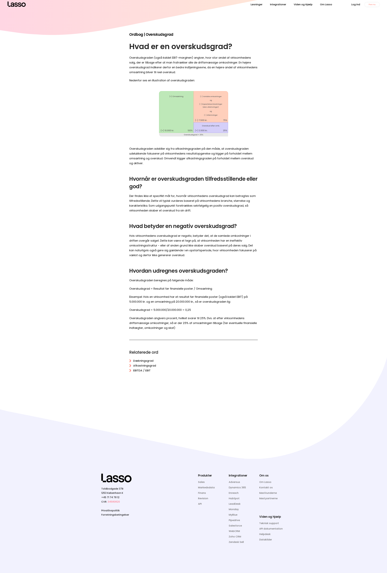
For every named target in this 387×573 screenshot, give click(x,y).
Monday (234, 509)
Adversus (234, 482)
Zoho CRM (235, 536)
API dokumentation (271, 528)
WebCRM (234, 531)
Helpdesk (265, 534)
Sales (201, 482)
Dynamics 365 (237, 487)
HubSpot (234, 498)
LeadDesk (235, 504)
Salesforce (235, 525)
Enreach (234, 493)
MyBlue (233, 515)
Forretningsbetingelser (115, 515)
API (200, 504)
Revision (203, 498)
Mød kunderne (268, 493)
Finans (202, 493)
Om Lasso (326, 4)
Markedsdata (206, 487)
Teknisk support (269, 523)
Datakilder (265, 539)
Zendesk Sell (236, 542)
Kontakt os (266, 487)
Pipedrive (234, 520)
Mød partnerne (268, 498)
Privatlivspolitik (110, 510)
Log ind (355, 4)
